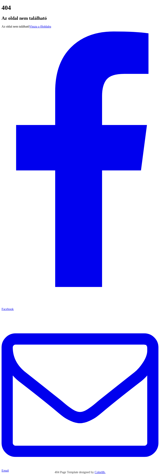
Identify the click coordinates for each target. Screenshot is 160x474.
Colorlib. (100, 472)
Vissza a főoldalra (40, 26)
